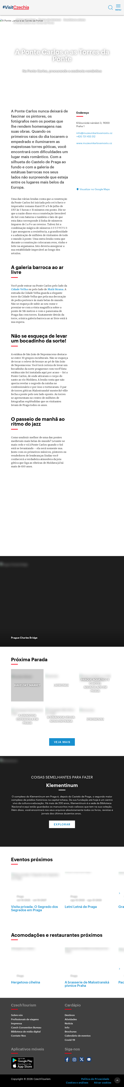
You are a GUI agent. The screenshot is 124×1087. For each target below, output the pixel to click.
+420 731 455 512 (85, 136)
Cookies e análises (77, 1082)
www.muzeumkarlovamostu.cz (94, 143)
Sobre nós (17, 1015)
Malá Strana (55, 289)
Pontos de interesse (49, 19)
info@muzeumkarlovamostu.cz (94, 132)
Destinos (70, 1015)
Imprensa (16, 1023)
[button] (110, 7)
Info (67, 1027)
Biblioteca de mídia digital (26, 1031)
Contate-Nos (18, 1035)
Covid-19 (70, 1039)
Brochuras (71, 1031)
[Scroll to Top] (117, 1080)
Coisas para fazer (26, 19)
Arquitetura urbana (74, 19)
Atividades (71, 1019)
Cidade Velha (19, 289)
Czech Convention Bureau (26, 1027)
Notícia (69, 1023)
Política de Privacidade (95, 1078)
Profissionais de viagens (25, 1019)
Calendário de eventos (78, 1035)
